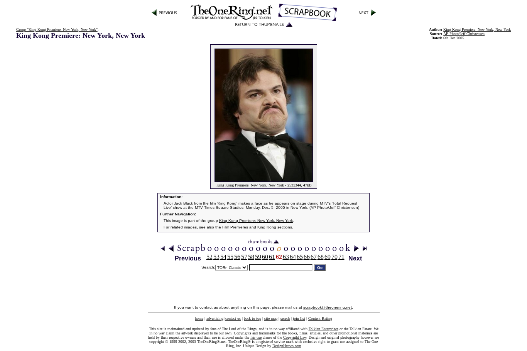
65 (300, 257)
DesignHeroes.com (286, 346)
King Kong (266, 227)
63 (286, 257)
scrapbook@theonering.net (327, 307)
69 (327, 257)
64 (293, 257)
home (199, 318)
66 (307, 257)
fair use (256, 337)
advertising (214, 318)
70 (334, 257)
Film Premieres (235, 227)
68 (321, 257)
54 (223, 257)
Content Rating (320, 318)
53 (216, 257)
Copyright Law (294, 337)
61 (272, 257)
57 (244, 257)
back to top (252, 318)
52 (209, 257)
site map (270, 318)
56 (237, 257)
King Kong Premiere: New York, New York (256, 220)
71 (341, 257)
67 (314, 257)
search (285, 318)
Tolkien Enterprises (323, 329)
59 (258, 257)
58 (251, 257)
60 (265, 257)
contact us (233, 318)
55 (230, 257)
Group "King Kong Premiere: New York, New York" (57, 29)
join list (299, 318)
